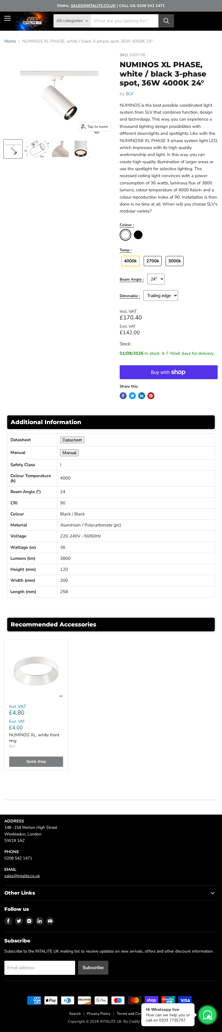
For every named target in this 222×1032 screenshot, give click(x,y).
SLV (129, 94)
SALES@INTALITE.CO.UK (93, 5)
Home (10, 41)
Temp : (126, 250)
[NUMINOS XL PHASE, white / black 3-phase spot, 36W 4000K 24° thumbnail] (13, 149)
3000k (174, 261)
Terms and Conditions (135, 1013)
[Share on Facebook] (123, 395)
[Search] (166, 21)
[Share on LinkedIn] (141, 395)
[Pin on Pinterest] (150, 395)
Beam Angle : (132, 279)
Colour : (127, 225)
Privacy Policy (98, 1013)
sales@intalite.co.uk (22, 876)
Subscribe (93, 967)
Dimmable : (130, 296)
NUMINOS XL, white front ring (34, 738)
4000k (130, 261)
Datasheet (72, 439)
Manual (69, 452)
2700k (152, 261)
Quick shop (36, 761)
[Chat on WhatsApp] (207, 1015)
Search (75, 1013)
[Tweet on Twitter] (132, 395)
